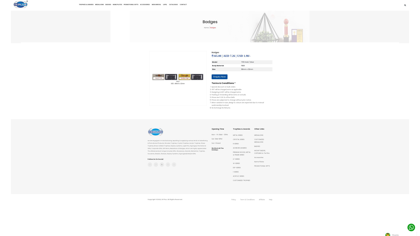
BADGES (108, 4)
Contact (183, 4)
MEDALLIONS (99, 4)
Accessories (145, 4)
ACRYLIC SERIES (238, 176)
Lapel (165, 4)
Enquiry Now (219, 76)
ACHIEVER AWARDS (240, 148)
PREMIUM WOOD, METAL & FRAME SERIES (242, 153)
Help (270, 200)
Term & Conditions (247, 200)
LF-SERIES (236, 159)
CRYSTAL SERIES (238, 139)
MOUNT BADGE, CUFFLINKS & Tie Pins (262, 151)
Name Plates (117, 4)
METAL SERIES (238, 135)
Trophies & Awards (86, 4)
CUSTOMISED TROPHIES (241, 180)
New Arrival (156, 4)
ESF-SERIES (237, 168)
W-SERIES (236, 163)
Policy (234, 200)
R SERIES (236, 144)
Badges (213, 28)
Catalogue (173, 4)
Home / (207, 28)
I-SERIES (236, 172)
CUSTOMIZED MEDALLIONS (259, 140)
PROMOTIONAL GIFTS (131, 4)
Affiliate (262, 200)
